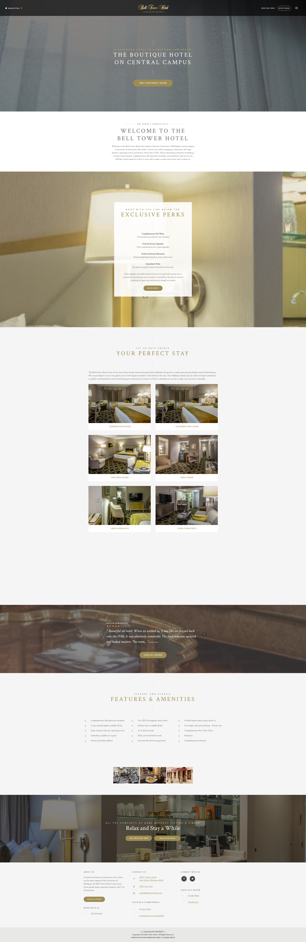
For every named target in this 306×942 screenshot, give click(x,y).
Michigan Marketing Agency (150, 937)
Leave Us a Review (153, 655)
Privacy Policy (145, 909)
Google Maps (193, 895)
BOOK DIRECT (153, 288)
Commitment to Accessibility (151, 915)
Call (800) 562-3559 (138, 838)
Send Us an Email (167, 838)
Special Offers (94, 899)
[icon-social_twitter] (192, 879)
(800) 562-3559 (268, 8)
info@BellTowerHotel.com (150, 893)
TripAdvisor (193, 902)
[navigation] (296, 8)
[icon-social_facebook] (184, 879)
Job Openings (96, 913)
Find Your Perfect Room (153, 83)
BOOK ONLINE (284, 8)
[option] (153, 633)
